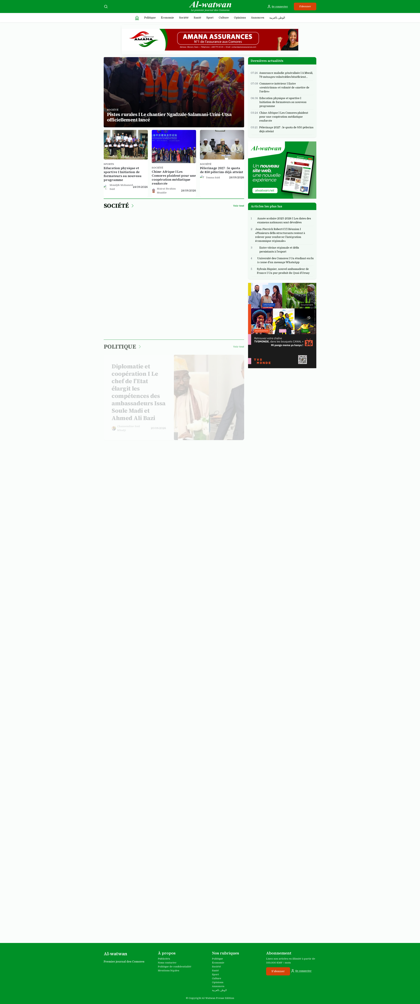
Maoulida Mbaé (197, 563)
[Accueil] (137, 17)
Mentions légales (168, 970)
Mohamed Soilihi (168, 325)
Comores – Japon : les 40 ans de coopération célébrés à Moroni (172, 474)
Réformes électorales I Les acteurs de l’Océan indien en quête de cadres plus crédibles (124, 476)
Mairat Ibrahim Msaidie (166, 190)
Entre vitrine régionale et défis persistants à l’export (279, 249)
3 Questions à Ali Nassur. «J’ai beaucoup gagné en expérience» (221, 913)
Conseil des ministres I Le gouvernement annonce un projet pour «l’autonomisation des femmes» (222, 476)
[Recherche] (106, 6)
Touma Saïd (213, 177)
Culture (224, 17)
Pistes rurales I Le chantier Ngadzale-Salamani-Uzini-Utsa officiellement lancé (169, 117)
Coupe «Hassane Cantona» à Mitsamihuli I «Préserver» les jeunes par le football (205, 838)
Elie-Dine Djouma (198, 865)
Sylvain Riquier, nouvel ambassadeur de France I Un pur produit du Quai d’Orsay (283, 270)
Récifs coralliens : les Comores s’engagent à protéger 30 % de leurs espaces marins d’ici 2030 (170, 314)
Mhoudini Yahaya (120, 487)
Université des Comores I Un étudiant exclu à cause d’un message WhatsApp (285, 260)
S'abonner (305, 6)
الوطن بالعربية (277, 17)
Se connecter (280, 6)
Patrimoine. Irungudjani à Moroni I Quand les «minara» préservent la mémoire (138, 688)
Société (184, 17)
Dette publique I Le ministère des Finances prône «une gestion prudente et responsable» (221, 612)
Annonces (257, 17)
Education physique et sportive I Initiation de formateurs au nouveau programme (122, 174)
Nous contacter (167, 962)
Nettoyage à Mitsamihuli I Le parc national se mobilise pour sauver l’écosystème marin (220, 314)
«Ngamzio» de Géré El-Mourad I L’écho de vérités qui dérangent (171, 762)
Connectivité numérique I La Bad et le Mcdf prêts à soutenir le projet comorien (207, 539)
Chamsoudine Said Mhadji (128, 425)
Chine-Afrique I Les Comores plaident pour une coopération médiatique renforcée (174, 177)
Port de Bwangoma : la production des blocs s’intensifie (120, 312)
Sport (209, 17)
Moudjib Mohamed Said (121, 187)
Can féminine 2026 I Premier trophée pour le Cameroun (172, 911)
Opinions (240, 17)
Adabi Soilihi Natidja (195, 263)
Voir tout (238, 205)
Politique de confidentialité (174, 966)
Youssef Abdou (126, 715)
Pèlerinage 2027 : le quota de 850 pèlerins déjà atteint (221, 170)
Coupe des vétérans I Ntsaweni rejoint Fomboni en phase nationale (125, 913)
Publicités (164, 958)
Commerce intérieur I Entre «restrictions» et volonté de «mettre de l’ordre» (209, 238)
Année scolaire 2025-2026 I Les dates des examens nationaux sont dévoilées (284, 220)
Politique (150, 17)
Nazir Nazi (212, 325)
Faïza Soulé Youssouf (116, 781)
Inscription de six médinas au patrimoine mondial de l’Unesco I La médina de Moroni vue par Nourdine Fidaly (125, 766)
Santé (197, 17)
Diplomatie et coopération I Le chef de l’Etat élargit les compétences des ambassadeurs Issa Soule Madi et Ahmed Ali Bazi (139, 389)
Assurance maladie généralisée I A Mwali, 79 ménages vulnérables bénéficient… (286, 75)
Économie (167, 17)
